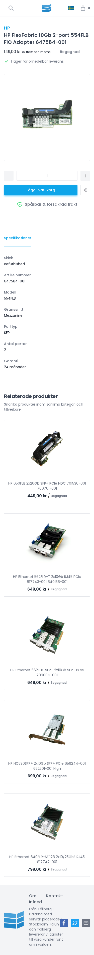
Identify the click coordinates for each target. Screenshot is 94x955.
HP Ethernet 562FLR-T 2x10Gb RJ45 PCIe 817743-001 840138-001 (47, 579)
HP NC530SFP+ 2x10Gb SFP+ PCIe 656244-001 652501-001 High (47, 766)
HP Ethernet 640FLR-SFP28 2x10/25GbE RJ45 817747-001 (47, 859)
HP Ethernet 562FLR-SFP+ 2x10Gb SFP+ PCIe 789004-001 (47, 673)
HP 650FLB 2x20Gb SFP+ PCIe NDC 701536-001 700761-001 (47, 486)
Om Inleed (35, 899)
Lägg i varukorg (41, 190)
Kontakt (54, 896)
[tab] (17, 238)
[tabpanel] (47, 312)
